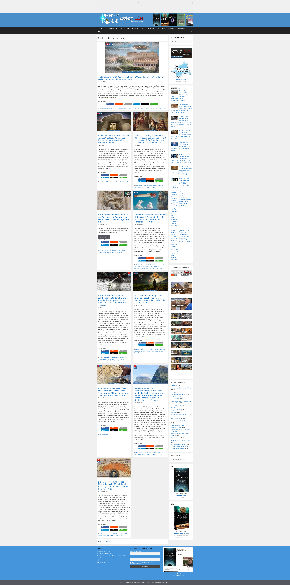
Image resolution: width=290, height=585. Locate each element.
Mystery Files (181, 28)
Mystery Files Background (104, 553)
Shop (142, 28)
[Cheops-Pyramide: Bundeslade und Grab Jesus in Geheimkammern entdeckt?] (186, 338)
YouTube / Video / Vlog (159, 108)
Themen (100, 28)
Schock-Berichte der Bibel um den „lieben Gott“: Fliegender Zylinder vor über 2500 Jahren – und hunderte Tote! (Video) (150, 218)
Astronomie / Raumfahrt (110, 357)
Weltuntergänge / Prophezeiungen (181, 440)
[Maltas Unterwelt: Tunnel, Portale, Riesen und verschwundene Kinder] (186, 331)
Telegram (101, 32)
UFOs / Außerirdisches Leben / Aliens (143, 108)
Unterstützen (150, 28)
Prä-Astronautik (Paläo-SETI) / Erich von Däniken (120, 108)
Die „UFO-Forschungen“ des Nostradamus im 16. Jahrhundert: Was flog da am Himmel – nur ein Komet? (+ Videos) (113, 485)
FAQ (98, 560)
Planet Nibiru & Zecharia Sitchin (180, 421)
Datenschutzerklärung (103, 562)
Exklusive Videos (125, 28)
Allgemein (174, 385)
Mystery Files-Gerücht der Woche (181, 414)
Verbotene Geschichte (181, 533)
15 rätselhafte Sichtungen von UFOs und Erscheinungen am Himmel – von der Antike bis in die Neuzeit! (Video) (149, 299)
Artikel (101, 357)
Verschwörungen (118, 361)
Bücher (134, 28)
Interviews (174, 412)
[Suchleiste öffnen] (191, 32)
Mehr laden (181, 373)
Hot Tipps (174, 407)
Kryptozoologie (177, 405)
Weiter (108, 542)
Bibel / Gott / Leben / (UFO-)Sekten (109, 249)
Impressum (100, 567)
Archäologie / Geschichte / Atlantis (109, 181)
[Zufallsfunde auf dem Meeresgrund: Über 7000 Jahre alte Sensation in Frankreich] (176, 338)
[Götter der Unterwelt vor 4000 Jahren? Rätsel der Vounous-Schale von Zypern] (186, 323)
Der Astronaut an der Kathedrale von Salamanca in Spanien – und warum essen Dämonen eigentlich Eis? (113, 218)
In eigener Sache (122, 249)
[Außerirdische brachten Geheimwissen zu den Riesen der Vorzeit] (176, 345)
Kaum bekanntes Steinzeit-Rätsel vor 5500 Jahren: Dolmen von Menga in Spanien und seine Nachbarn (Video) (113, 139)
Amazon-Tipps (161, 28)
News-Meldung (104, 108)
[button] (110, 104)
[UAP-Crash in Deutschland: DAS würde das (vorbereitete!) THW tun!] (186, 367)
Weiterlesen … (104, 237)
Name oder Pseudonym (136, 551)
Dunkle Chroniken (181, 495)
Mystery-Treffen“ (181, 79)
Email (131, 557)
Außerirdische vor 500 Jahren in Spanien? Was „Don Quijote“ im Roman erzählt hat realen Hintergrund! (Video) (131, 78)
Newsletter (171, 28)
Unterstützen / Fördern (103, 551)
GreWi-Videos (111, 28)
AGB (98, 564)
